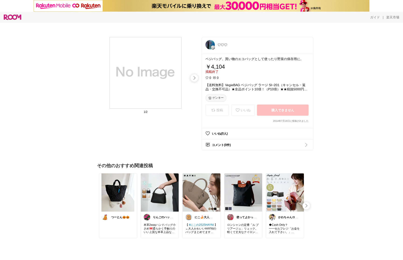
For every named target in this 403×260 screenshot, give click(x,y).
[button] (210, 44)
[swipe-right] (194, 78)
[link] (118, 192)
